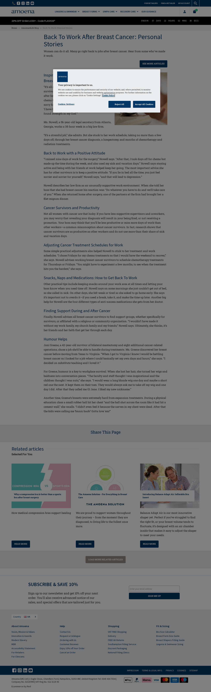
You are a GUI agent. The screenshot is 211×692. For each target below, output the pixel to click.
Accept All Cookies (144, 104)
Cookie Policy (109, 95)
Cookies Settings (66, 104)
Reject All (119, 104)
